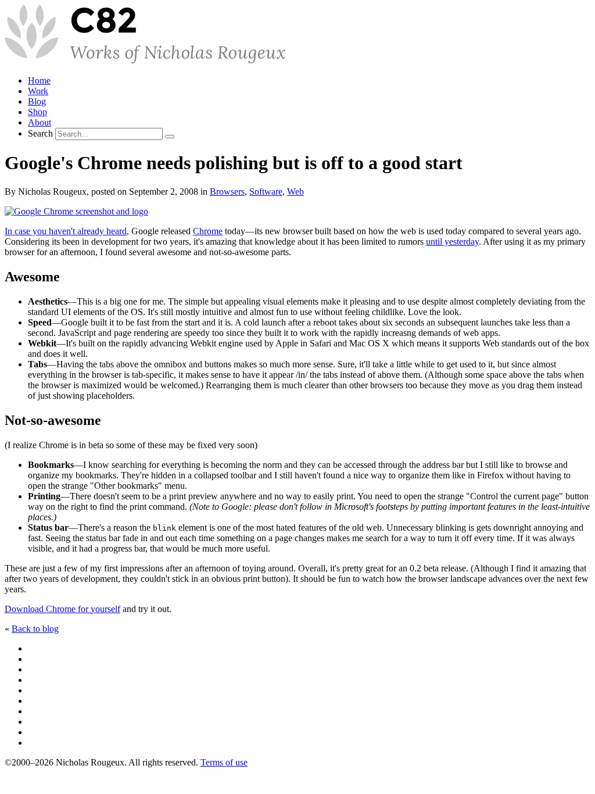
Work (38, 91)
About (39, 122)
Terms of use (224, 762)
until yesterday (452, 241)
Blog (37, 101)
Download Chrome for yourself (62, 609)
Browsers (227, 191)
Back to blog (35, 629)
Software (265, 191)
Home (39, 80)
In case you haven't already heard (66, 231)
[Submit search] (169, 136)
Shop (37, 112)
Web (295, 191)
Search (40, 133)
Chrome (208, 231)
